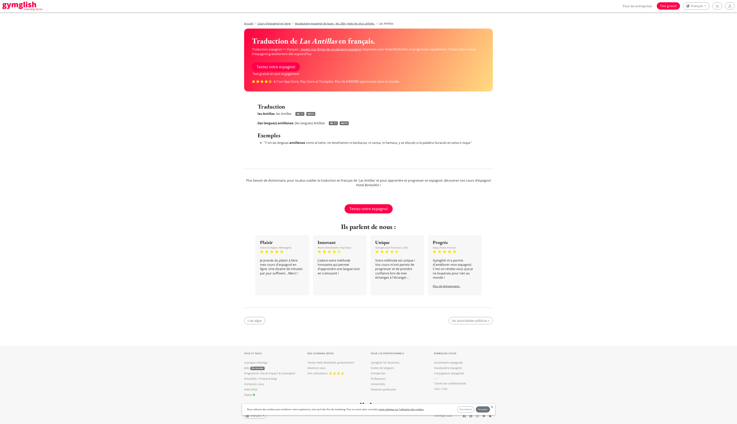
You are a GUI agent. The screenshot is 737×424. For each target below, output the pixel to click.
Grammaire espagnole (448, 362)
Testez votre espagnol (276, 66)
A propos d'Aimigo (256, 362)
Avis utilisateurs (317, 373)
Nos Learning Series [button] (320, 353)
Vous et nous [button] (253, 353)
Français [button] (697, 6)
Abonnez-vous (316, 368)
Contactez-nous (254, 384)
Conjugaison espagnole (449, 373)
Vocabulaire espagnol (448, 368)
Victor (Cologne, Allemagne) (275, 247)
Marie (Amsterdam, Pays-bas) (334, 247)
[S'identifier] (730, 6)
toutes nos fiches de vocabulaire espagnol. (331, 49)
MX (312, 113)
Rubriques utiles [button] (445, 353)
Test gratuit (668, 6)
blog (274, 378)
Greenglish (289, 373)
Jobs (253, 368)
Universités (378, 384)
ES (302, 113)
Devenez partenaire (383, 389)
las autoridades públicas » (471, 321)
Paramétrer (465, 409)
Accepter (483, 409)
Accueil (248, 23)
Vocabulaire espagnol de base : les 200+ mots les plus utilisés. (335, 23)
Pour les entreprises (637, 6)
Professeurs (378, 378)
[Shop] (717, 6)
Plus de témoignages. (446, 286)
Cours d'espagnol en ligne (274, 23)
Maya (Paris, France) (444, 247)
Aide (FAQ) (250, 389)
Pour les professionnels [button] (387, 353)
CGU (437, 389)
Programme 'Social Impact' (261, 373)
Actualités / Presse (256, 378)
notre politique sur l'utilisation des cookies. (401, 409)
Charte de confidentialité (450, 383)
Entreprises (378, 373)
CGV (444, 389)
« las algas (254, 321)
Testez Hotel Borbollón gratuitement (330, 362)
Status (248, 395)
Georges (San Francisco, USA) (391, 247)
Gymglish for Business (385, 362)
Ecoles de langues (382, 368)
